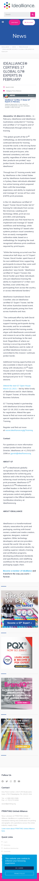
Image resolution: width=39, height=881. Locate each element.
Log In (5, 842)
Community (7, 851)
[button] (2, 21)
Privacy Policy (19, 873)
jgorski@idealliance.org (21, 453)
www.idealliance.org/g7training (19, 430)
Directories (7, 845)
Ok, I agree (19, 868)
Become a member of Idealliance (17, 571)
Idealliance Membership (11, 848)
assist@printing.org (9, 804)
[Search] (32, 14)
